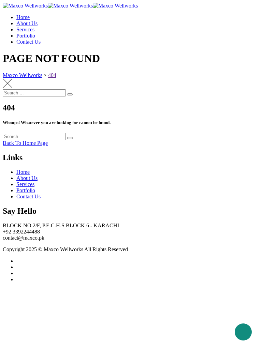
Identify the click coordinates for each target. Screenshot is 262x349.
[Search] (70, 94)
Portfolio (25, 36)
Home (23, 17)
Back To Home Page (25, 143)
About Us (27, 23)
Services (25, 29)
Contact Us (28, 42)
